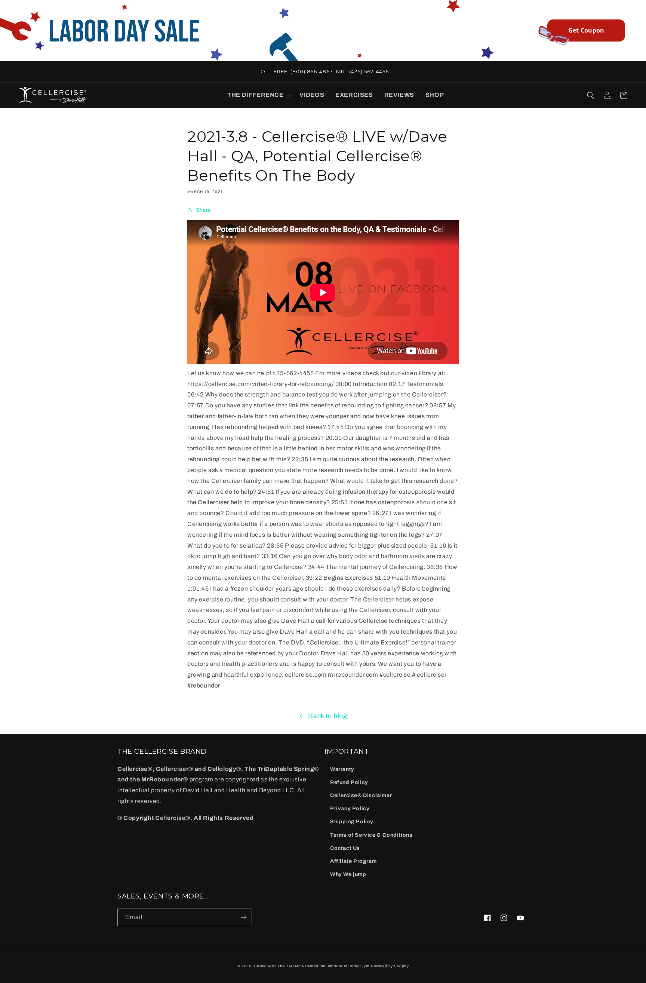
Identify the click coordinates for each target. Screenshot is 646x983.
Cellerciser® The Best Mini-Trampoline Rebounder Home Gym (311, 966)
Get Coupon (586, 30)
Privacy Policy (349, 808)
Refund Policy (349, 782)
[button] (257, 95)
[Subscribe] (243, 917)
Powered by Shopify (390, 966)
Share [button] (203, 210)
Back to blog (327, 716)
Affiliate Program (353, 861)
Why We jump (348, 874)
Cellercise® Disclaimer (361, 795)
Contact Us (345, 848)
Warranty (342, 769)
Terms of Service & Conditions (371, 835)
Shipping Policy (351, 821)
